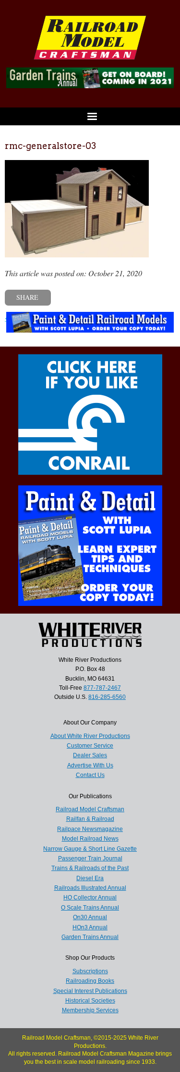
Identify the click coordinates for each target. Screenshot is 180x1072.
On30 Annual (90, 917)
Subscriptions (90, 971)
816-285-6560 (107, 697)
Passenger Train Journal (90, 858)
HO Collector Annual (90, 897)
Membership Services (90, 1010)
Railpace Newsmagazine (90, 829)
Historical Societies (90, 1000)
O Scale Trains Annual (90, 907)
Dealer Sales (90, 755)
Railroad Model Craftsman (90, 809)
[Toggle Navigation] (90, 116)
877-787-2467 (102, 687)
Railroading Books (90, 981)
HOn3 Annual (90, 927)
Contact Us (90, 775)
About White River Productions (90, 736)
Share (27, 297)
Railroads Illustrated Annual (90, 887)
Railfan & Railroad (90, 819)
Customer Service (90, 745)
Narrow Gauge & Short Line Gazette (90, 848)
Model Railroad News (90, 838)
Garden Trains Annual (90, 937)
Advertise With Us (90, 765)
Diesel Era (90, 878)
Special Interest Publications (90, 991)
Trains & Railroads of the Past (90, 868)
